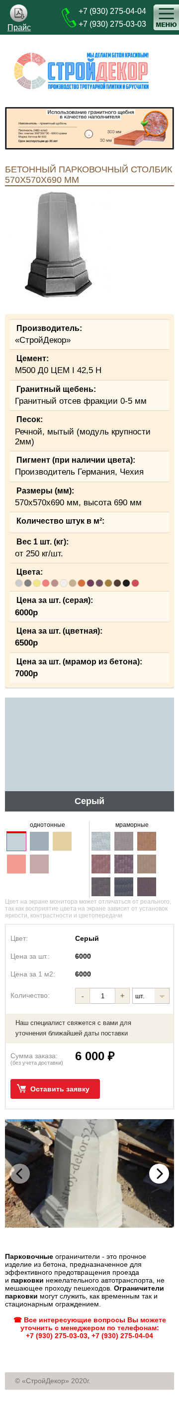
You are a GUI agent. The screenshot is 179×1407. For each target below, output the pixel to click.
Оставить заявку (60, 1089)
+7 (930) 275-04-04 (112, 11)
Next (159, 1174)
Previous (20, 1174)
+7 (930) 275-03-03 (112, 24)
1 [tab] (89, 135)
